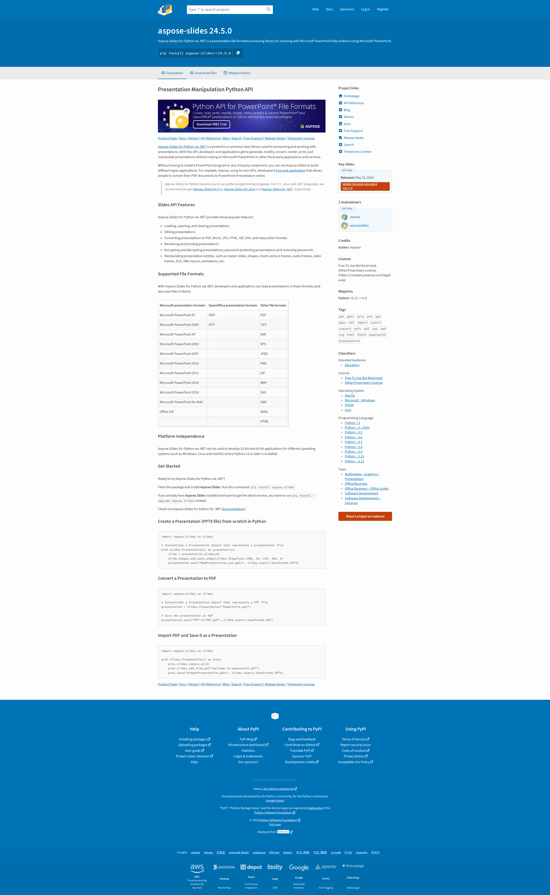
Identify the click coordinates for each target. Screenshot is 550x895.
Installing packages (192, 739)
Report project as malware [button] (365, 516)
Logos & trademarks (248, 756)
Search (236, 138)
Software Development (361, 493)
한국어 (375, 852)
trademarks (314, 808)
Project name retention (192, 756)
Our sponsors (248, 762)
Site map (275, 824)
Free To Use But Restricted (363, 378)
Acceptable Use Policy (353, 762)
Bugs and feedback (302, 739)
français (208, 852)
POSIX (349, 405)
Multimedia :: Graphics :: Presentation (362, 476)
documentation (233, 509)
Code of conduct (354, 750)
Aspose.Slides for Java (239, 189)
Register (383, 9)
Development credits (300, 762)
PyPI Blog (246, 739)
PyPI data (347, 170)
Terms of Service (354, 739)
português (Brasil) (239, 852)
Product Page (167, 138)
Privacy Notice (354, 756)
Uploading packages (192, 745)
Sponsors (347, 9)
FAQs (194, 762)
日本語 (221, 852)
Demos (193, 138)
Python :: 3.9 (353, 451)
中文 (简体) (303, 852)
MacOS (350, 395)
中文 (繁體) (320, 852)
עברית (348, 852)
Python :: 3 (352, 423)
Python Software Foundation (273, 812)
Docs (329, 9)
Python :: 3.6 (353, 437)
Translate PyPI (300, 750)
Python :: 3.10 (354, 456)
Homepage (351, 96)
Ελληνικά (274, 852)
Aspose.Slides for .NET (277, 189)
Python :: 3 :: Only (357, 427)
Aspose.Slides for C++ (208, 189)
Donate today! (275, 800)
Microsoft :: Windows (360, 400)
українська (259, 852)
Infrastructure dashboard (246, 745)
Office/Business (356, 483)
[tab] (172, 73)
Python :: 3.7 (353, 442)
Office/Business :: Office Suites (366, 488)
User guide (192, 750)
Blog (226, 138)
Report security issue (356, 745)
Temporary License (301, 138)
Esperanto (361, 852)
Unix (348, 410)
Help (315, 9)
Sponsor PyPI (302, 756)
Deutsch (287, 852)
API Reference (211, 138)
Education (352, 365)
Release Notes (275, 138)
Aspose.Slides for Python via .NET (182, 146)
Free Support (253, 138)
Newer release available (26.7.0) (360, 186)
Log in (365, 9)
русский (336, 852)
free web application (291, 170)
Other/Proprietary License (363, 382)
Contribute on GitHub (300, 745)
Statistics (248, 750)
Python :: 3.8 (353, 447)
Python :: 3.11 (354, 461)
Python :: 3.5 (353, 432)
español (195, 852)
